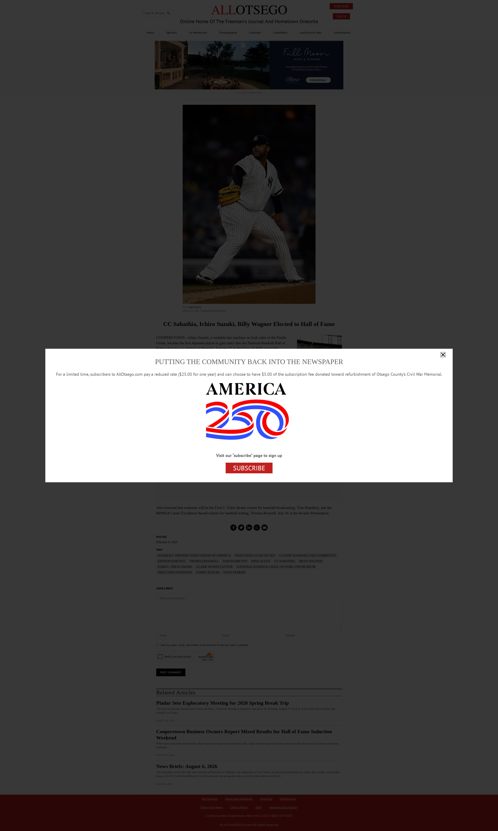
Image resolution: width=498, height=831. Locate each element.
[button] (443, 354)
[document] (249, 415)
